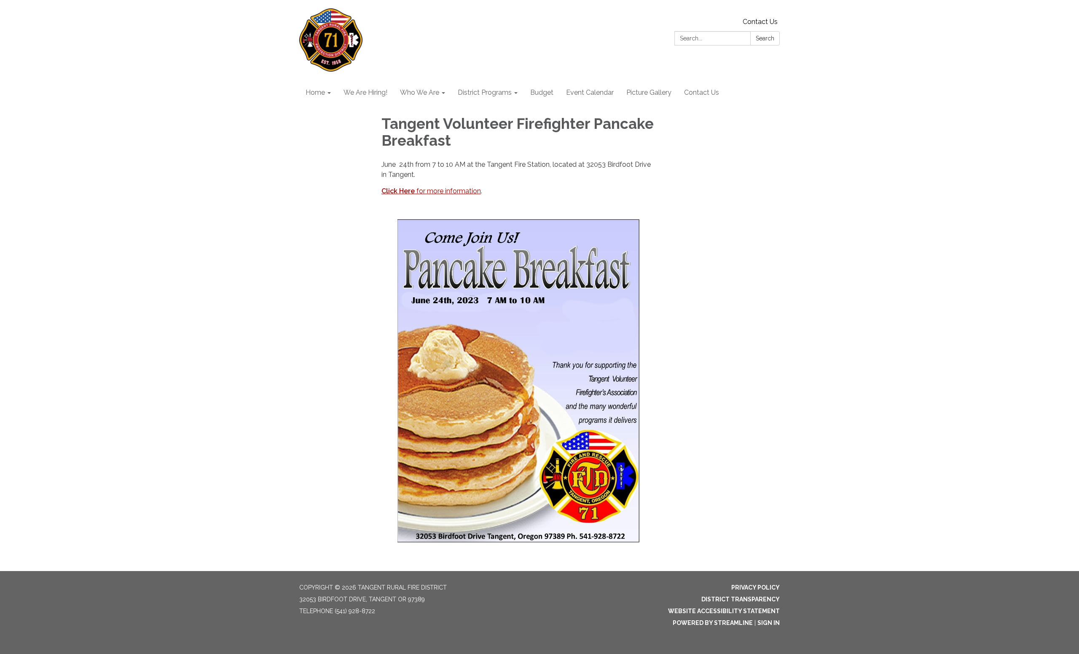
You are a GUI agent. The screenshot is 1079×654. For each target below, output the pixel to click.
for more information (448, 191)
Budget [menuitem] (541, 92)
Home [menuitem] (315, 92)
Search (765, 38)
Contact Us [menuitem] (701, 92)
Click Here (398, 191)
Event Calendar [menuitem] (590, 92)
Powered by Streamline (713, 622)
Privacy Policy (755, 587)
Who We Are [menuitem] (419, 92)
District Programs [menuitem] (485, 92)
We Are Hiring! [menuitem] (365, 92)
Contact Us (760, 22)
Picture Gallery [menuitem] (648, 92)
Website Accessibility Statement (724, 611)
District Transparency (740, 599)
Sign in (768, 622)
